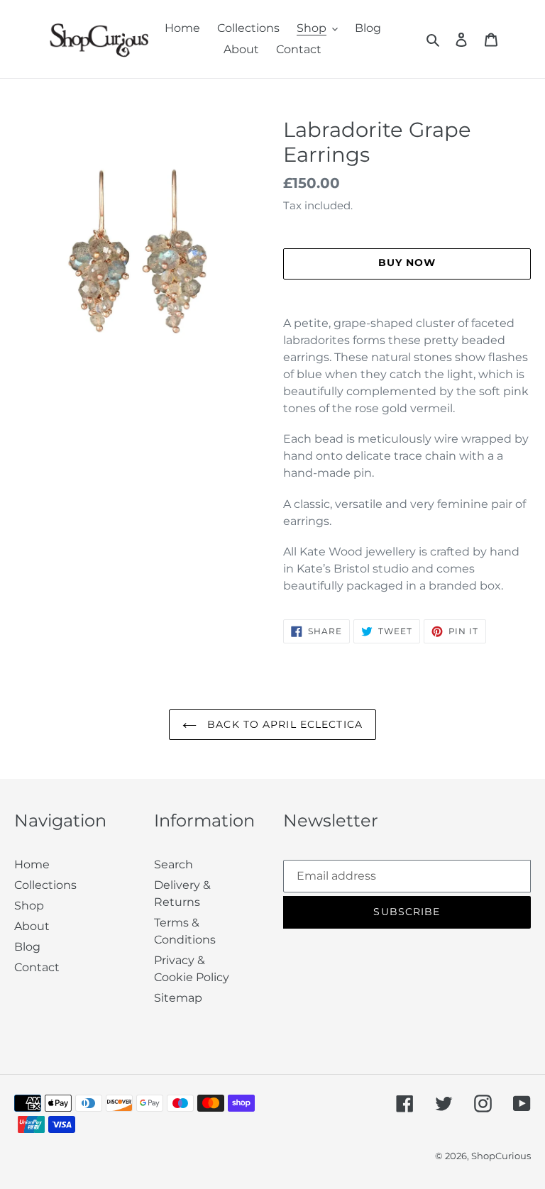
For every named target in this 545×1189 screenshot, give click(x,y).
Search (173, 864)
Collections (45, 885)
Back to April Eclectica (283, 724)
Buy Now (273, 1166)
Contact (37, 967)
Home (32, 864)
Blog (27, 946)
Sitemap (178, 998)
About (32, 926)
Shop (29, 905)
